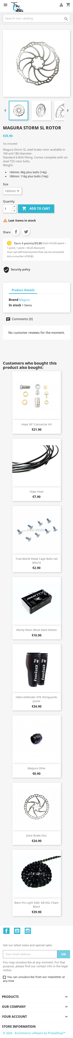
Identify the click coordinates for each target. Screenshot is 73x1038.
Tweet (26, 232)
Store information (19, 1026)
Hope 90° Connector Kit (36, 424)
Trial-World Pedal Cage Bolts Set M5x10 (37, 560)
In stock (15, 305)
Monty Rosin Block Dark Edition (36, 630)
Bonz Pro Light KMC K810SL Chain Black (36, 904)
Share (16, 232)
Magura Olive (36, 768)
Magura (24, 300)
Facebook (6, 931)
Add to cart (36, 208)
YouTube (17, 931)
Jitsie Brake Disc (36, 835)
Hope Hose (37, 491)
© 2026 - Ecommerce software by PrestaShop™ (34, 1033)
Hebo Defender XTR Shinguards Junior (36, 699)
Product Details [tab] (23, 290)
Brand (13, 300)
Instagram (28, 931)
